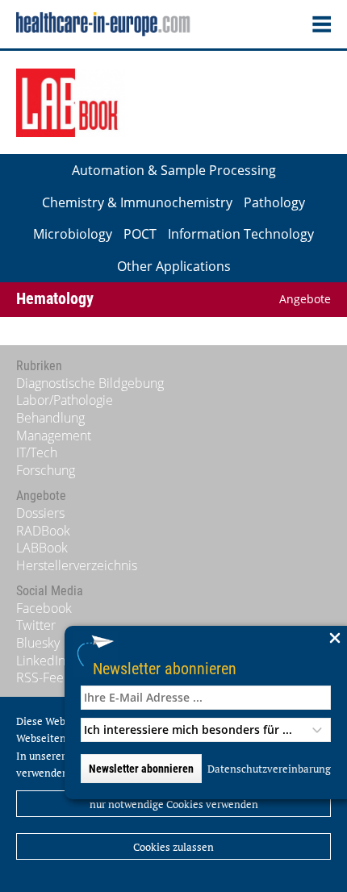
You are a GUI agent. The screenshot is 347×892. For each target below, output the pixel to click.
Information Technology (241, 234)
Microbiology (72, 234)
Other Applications (174, 266)
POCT (140, 234)
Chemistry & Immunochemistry (137, 202)
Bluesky (38, 643)
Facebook (44, 608)
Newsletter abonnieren (164, 668)
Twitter (36, 625)
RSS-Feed (44, 677)
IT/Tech (36, 452)
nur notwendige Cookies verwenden (174, 804)
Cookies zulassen (173, 847)
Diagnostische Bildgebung (90, 383)
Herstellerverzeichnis (76, 565)
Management (53, 435)
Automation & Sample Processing (174, 170)
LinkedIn (40, 660)
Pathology (274, 202)
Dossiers (40, 513)
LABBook (42, 547)
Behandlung (50, 418)
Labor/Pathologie (64, 400)
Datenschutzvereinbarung (269, 768)
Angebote (305, 298)
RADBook (43, 531)
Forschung (45, 470)
